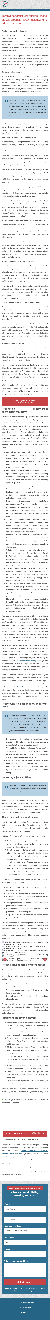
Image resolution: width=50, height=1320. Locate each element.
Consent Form (27, 1302)
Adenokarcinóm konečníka (28, 687)
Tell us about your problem (16, 1261)
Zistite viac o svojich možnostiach (25, 401)
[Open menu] (46, 4)
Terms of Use (25, 1307)
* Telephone (9, 1238)
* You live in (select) (12, 1226)
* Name (7, 1204)
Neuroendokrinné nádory (26, 661)
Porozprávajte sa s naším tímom (25, 1133)
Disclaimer (25, 1312)
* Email (7, 1249)
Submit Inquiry (25, 1282)
